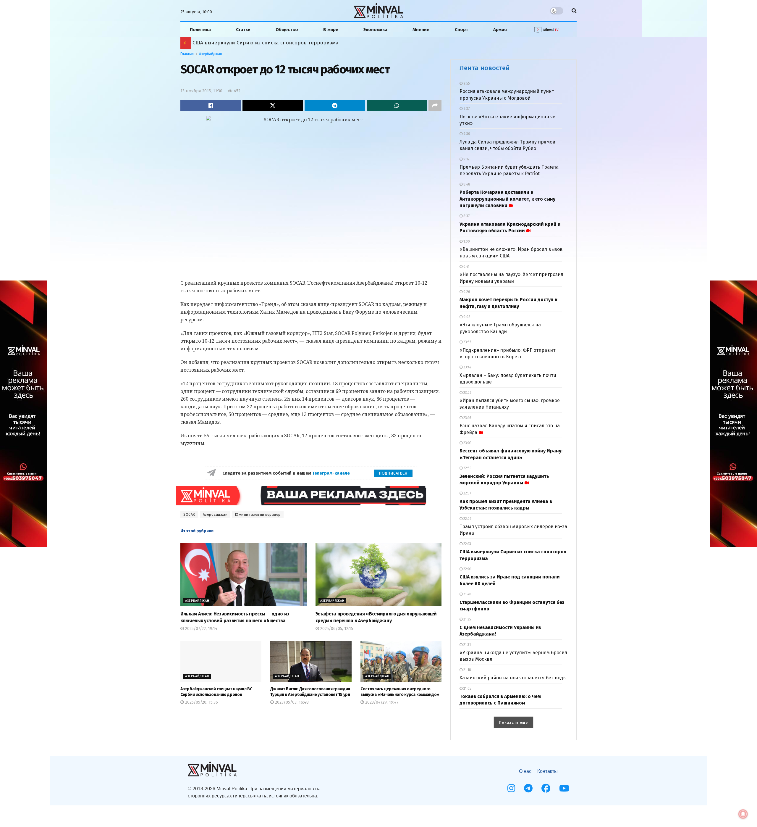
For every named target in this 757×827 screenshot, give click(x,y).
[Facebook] (545, 788)
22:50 (467, 468)
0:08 (466, 317)
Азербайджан (210, 54)
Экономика (375, 29)
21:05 (466, 688)
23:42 (466, 367)
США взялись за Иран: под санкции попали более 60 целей (266, 43)
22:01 (466, 569)
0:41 (465, 267)
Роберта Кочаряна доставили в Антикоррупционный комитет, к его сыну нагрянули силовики (507, 198)
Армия (500, 29)
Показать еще (513, 722)
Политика (200, 29)
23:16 (466, 418)
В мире (330, 29)
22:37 (466, 493)
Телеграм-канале (331, 473)
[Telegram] (528, 788)
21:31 (466, 645)
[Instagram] (511, 788)
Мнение (421, 29)
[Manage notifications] (743, 814)
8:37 (466, 216)
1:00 (466, 241)
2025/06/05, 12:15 (336, 628)
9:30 (466, 134)
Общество (287, 29)
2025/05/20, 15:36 (201, 702)
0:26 (466, 292)
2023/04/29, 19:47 (381, 702)
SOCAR (189, 514)
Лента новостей (485, 68)
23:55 (466, 342)
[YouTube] (564, 788)
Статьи (243, 29)
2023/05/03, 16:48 (291, 702)
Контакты (547, 771)
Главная (187, 54)
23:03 (467, 443)
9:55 (466, 83)
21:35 (466, 619)
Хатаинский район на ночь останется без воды (513, 678)
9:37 (466, 109)
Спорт (461, 29)
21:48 (466, 594)
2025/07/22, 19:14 (200, 628)
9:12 (466, 159)
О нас (525, 771)
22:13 (466, 544)
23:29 (467, 393)
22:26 (467, 519)
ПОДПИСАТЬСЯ (393, 473)
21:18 (466, 670)
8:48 (466, 184)
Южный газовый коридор (258, 514)
